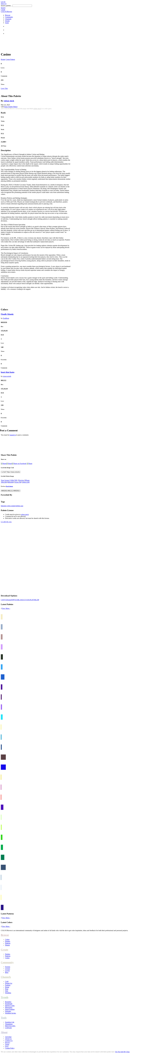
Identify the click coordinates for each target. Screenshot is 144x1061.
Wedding (8, 993)
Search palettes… (6, 6)
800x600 (10, 482)
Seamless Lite (9, 1022)
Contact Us (9, 1040)
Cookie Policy (10, 1048)
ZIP (38, 600)
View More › (6, 608)
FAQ (6, 1046)
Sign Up (3, 4)
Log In (3, 2)
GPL (30, 600)
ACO (25, 600)
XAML (17, 600)
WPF (13, 600)
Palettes (7, 941)
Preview (21, 480)
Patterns (7, 943)
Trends (7, 21)
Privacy (7, 1042)
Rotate (3, 59)
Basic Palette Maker (10, 107)
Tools (7, 23)
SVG (4, 600)
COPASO (8, 1028)
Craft (6, 981)
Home (7, 987)
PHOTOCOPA (10, 1026)
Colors (7, 939)
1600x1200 (26, 482)
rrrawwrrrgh (7, 376)
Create (3, 10)
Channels (8, 19)
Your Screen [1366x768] (9, 480)
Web (6, 991)
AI (27, 600)
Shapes (7, 945)
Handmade (8, 1004)
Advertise (8, 1037)
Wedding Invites (10, 1013)
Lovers (7, 970)
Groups (7, 969)
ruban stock (9, 101)
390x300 (4, 482)
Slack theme (9, 486)
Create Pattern (10, 59)
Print (6, 989)
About (4, 1032)
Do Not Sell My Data (122, 1052)
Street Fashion (10, 1009)
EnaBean (6, 318)
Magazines (8, 1007)
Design (8, 600)
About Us (8, 1039)
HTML (34, 600)
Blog (6, 972)
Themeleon (9, 1024)
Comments (4, 76)
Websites (8, 1011)
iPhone (27, 480)
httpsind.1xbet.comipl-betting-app (12, 506)
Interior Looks (10, 1005)
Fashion (7, 985)
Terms (7, 1044)
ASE (21, 600)
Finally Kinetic (7, 314)
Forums (7, 967)
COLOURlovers (6, 11)
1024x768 (17, 482)
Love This (4, 88)
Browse (7, 15)
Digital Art (8, 983)
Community (9, 17)
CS (2, 600)
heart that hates (7, 372)
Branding (8, 1002)
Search (3, 8)
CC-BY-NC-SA (6, 522)
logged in (13, 435)
